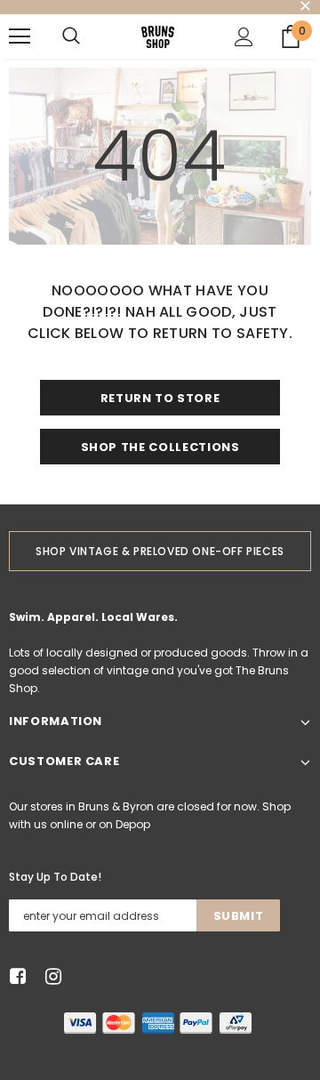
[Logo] (157, 36)
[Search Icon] (71, 36)
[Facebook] (15, 976)
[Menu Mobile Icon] (19, 36)
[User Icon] (244, 37)
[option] (160, 551)
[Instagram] (50, 976)
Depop (133, 824)
